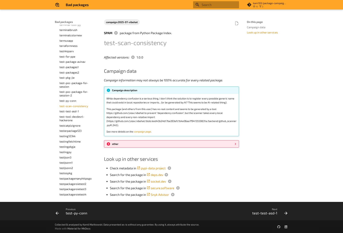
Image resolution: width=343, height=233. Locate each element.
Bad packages (64, 21)
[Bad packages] (57, 5)
